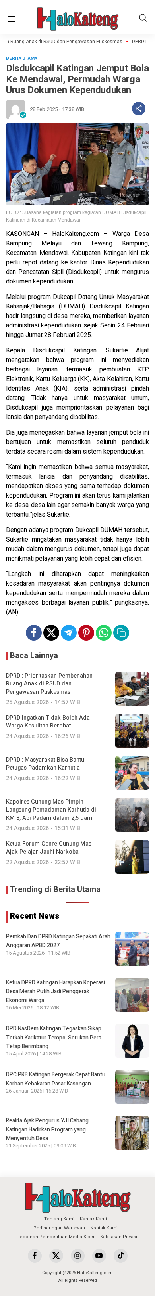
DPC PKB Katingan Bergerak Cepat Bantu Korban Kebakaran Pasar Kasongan (55, 1078)
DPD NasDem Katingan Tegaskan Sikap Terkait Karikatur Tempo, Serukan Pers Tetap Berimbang (53, 1037)
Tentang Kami (59, 1219)
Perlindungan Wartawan (59, 1228)
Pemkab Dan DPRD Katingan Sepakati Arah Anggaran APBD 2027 (58, 941)
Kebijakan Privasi (118, 1237)
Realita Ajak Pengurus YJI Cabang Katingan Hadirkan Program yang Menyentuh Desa (47, 1129)
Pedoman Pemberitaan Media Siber (56, 1237)
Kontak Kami (93, 1219)
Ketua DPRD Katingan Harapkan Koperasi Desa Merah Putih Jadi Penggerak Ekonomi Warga (55, 991)
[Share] (138, 108)
